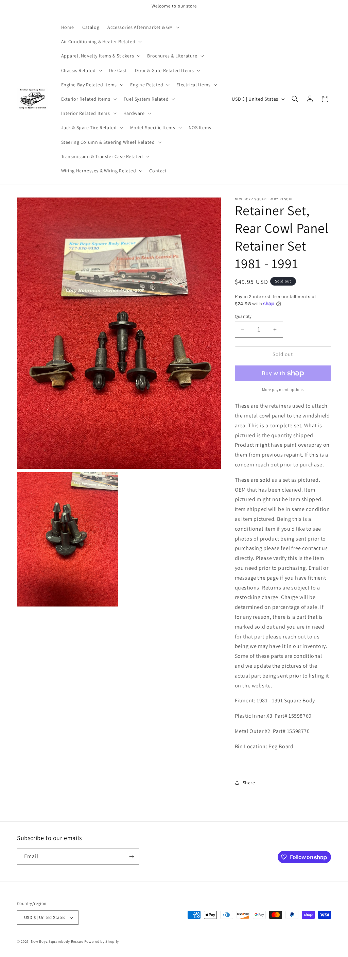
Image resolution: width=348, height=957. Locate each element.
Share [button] (249, 783)
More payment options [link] (283, 389)
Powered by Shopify (101, 941)
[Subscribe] (131, 857)
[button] (142, 27)
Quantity (243, 316)
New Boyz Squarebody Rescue (57, 941)
